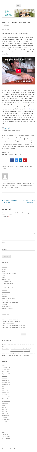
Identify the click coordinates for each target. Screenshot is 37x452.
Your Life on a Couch (7, 308)
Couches (4, 269)
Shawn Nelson (5, 349)
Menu (18, 5)
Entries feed (5, 434)
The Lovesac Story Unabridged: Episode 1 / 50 (13, 327)
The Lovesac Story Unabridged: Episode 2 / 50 (13, 325)
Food (3, 277)
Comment (5, 216)
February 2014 (5, 415)
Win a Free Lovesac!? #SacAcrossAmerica (18, 355)
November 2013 (6, 419)
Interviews (4, 290)
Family (3, 275)
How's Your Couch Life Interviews (10, 288)
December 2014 (6, 394)
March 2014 (5, 413)
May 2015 (4, 388)
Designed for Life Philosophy (9, 273)
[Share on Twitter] (16, 161)
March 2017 (5, 365)
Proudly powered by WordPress (9, 449)
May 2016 (4, 378)
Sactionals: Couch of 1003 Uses (10, 319)
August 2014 (5, 403)
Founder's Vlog (6, 279)
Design (16, 166)
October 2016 (5, 372)
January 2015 (5, 392)
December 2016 (6, 367)
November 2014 (6, 397)
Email (4, 242)
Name (4, 236)
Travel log (4, 304)
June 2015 (4, 386)
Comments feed (6, 436)
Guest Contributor (6, 281)
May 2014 (4, 409)
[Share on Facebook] (12, 161)
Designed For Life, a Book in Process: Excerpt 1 (23, 353)
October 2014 (5, 399)
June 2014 (4, 407)
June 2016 (4, 376)
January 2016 (5, 380)
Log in (3, 432)
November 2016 (6, 369)
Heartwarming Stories (7, 283)
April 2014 (4, 411)
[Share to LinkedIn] (20, 161)
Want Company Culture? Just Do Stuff (11, 321)
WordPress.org (6, 438)
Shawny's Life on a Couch (8, 298)
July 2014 (4, 405)
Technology (5, 300)
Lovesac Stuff (5, 294)
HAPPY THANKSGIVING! (8, 323)
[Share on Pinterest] (25, 161)
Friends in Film (30, 109)
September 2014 (6, 401)
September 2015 (6, 384)
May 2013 (4, 422)
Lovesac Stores (6, 292)
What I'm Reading (6, 306)
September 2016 (6, 374)
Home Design (5, 286)
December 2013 (6, 417)
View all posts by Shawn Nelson (10, 187)
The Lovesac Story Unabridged (10, 302)
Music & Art (5, 296)
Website (4, 249)
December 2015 (6, 382)
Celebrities (4, 267)
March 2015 (5, 390)
